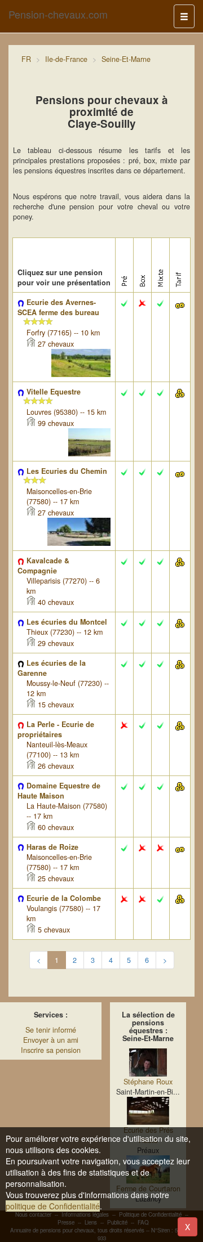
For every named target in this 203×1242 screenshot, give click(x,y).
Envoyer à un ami (50, 1040)
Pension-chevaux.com (58, 14)
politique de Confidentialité (53, 1206)
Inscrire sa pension (51, 1050)
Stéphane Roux (148, 1082)
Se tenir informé (50, 1030)
